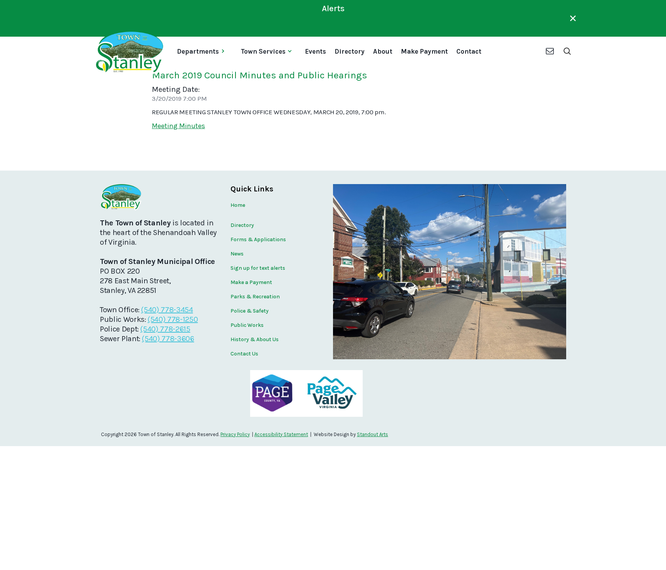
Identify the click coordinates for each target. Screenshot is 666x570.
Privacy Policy (235, 434)
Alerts (333, 8)
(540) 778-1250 (173, 319)
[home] (129, 52)
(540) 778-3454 (167, 309)
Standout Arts (372, 434)
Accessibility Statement (281, 434)
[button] (203, 52)
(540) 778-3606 (168, 338)
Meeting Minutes (178, 126)
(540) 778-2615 (165, 329)
